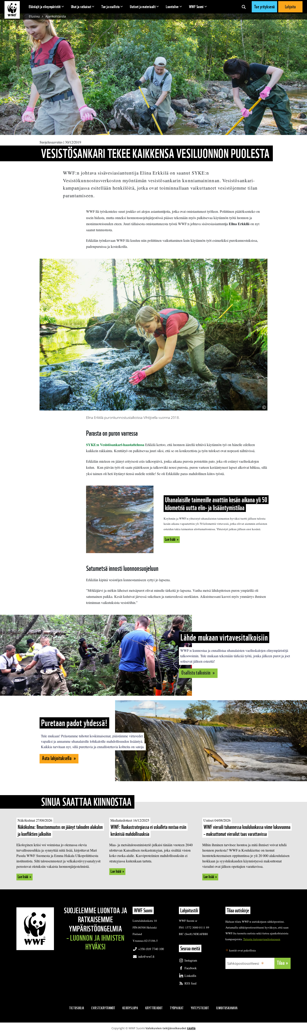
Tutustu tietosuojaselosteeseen (261, 939)
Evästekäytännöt (103, 1008)
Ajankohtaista (55, 16)
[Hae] (244, 6)
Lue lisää (170, 539)
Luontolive (172, 6)
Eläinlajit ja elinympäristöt (45, 6)
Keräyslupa (130, 1008)
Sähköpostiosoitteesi (243, 963)
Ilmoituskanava (227, 1008)
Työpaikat (177, 1008)
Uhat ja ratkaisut (81, 6)
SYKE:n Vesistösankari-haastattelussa (115, 444)
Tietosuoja (76, 1008)
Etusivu (34, 16)
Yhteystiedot (200, 1008)
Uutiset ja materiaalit (143, 6)
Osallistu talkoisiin (196, 672)
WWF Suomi (196, 6)
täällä (191, 1028)
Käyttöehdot (154, 1008)
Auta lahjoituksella (57, 758)
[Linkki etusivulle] (12, 10)
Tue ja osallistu (110, 6)
